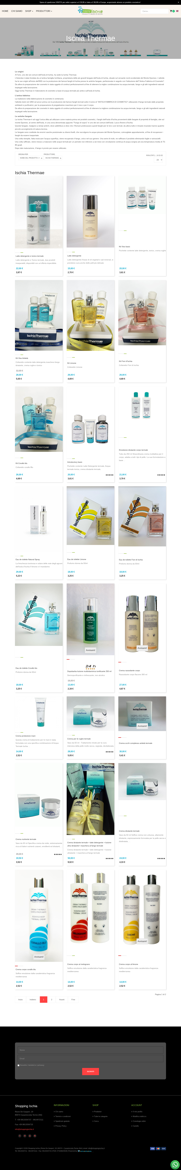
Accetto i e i (32, 1065)
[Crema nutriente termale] (39, 795)
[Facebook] (19, 1135)
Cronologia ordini (139, 1121)
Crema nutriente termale (26, 839)
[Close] (178, 2)
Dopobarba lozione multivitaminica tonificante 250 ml (89, 671)
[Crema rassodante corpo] (142, 618)
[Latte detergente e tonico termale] (39, 212)
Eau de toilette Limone (76, 559)
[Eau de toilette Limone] (90, 515)
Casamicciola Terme (70, 1148)
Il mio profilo (137, 1112)
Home (5, 11)
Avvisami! (90, 650)
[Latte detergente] (90, 211)
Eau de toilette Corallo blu (26, 668)
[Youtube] (29, 1135)
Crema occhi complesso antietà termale (135, 743)
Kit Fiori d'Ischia (125, 361)
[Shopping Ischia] (90, 10)
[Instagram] (34, 1135)
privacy (41, 1065)
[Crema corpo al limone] (142, 908)
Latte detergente (74, 256)
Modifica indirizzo (139, 1116)
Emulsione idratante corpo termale (133, 450)
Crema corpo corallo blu (26, 969)
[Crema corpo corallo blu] (39, 916)
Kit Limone (71, 363)
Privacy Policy (61, 1126)
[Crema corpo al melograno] (90, 908)
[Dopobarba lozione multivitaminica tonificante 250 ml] (90, 619)
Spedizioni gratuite (62, 1121)
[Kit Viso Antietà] (39, 315)
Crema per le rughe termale (79, 739)
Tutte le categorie (100, 1116)
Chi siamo (16, 11)
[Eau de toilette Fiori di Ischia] (142, 516)
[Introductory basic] (90, 420)
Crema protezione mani (25, 736)
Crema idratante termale (129, 831)
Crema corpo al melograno (78, 964)
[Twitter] (24, 1135)
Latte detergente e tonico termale (30, 256)
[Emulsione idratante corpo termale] (142, 405)
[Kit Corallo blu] (39, 419)
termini (31, 1065)
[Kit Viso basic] (142, 195)
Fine (73, 999)
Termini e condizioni (63, 1116)
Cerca (96, 1121)
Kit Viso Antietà (22, 358)
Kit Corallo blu (21, 463)
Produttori (43, 11)
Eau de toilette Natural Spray (28, 559)
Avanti (61, 999)
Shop (28, 11)
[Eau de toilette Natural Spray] (39, 519)
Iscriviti (90, 1071)
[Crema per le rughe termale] (90, 713)
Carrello (136, 1126)
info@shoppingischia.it (24, 1129)
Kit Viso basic (124, 247)
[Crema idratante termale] (142, 781)
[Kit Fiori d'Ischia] (142, 312)
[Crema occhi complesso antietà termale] (142, 713)
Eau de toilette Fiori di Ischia (131, 560)
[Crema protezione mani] (39, 712)
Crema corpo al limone (128, 964)
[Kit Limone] (90, 315)
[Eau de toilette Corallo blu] (39, 614)
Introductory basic (74, 462)
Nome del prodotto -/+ (30, 158)
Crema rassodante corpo (129, 670)
